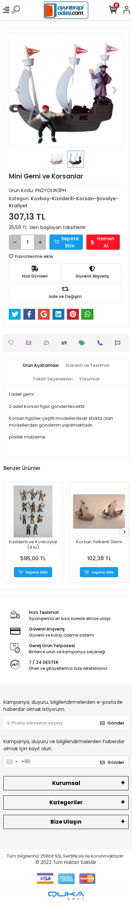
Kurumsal (66, 783)
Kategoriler (66, 802)
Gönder (115, 723)
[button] (17, 90)
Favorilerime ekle (33, 256)
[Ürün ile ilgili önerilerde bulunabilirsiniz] (119, 343)
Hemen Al (105, 242)
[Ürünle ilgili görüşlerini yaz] (48, 343)
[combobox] (11, 762)
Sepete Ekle (70, 242)
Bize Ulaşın (66, 822)
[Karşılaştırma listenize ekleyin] (66, 343)
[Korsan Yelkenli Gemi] (99, 512)
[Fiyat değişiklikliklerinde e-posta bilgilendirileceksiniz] (83, 343)
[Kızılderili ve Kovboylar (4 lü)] (33, 512)
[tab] (41, 365)
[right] (124, 532)
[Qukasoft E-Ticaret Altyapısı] (66, 895)
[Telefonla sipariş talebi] (102, 343)
